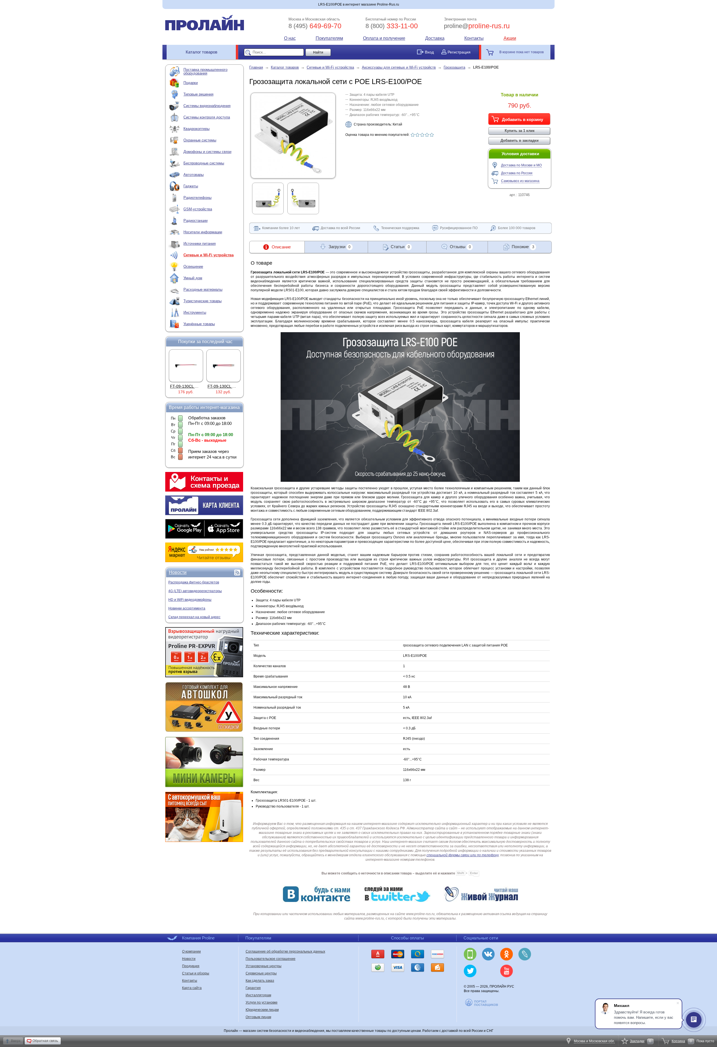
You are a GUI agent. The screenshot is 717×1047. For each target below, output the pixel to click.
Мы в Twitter (470, 971)
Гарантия (253, 988)
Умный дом (192, 278)
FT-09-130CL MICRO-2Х (192, 386)
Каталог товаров (201, 52)
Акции (510, 38)
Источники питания (199, 243)
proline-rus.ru (477, 26)
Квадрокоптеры (196, 129)
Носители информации (202, 232)
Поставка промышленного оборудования (205, 71)
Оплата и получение (384, 38)
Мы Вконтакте (488, 954)
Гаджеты (190, 186)
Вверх (15, 1041)
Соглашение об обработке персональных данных (285, 951)
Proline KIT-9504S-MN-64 (230, 386)
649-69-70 (314, 26)
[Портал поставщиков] (482, 1006)
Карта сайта (192, 988)
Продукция (190, 966)
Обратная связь (45, 1041)
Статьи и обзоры (195, 973)
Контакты (474, 38)
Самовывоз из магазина (520, 181)
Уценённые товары (199, 324)
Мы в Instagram (488, 971)
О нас (290, 38)
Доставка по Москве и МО (521, 165)
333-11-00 (392, 26)
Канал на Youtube (506, 971)
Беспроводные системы (203, 163)
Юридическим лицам (262, 1010)
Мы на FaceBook (524, 971)
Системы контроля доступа (206, 117)
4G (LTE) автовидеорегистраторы (195, 591)
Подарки (190, 83)
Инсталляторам (258, 995)
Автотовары (193, 175)
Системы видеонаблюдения (207, 106)
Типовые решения (198, 94)
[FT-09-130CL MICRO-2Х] (186, 365)
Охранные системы (199, 140)
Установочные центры (263, 966)
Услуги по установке (262, 1002)
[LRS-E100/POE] (293, 174)
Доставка (434, 38)
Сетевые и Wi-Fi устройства (208, 255)
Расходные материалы (202, 289)
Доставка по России (516, 173)
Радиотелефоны (197, 198)
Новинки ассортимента (186, 608)
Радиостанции (195, 220)
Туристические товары (202, 301)
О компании (191, 951)
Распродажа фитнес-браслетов (193, 582)
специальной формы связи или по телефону (463, 855)
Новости (178, 572)
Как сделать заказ (260, 981)
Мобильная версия (470, 954)
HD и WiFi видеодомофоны (189, 600)
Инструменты (194, 312)
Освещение (193, 266)
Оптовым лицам (258, 1017)
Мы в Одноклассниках (506, 954)
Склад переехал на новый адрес (194, 617)
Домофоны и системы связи (207, 152)
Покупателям (329, 38)
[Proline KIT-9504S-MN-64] (223, 365)
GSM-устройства (197, 209)
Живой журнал (524, 954)
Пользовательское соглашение (270, 959)
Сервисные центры (261, 973)
